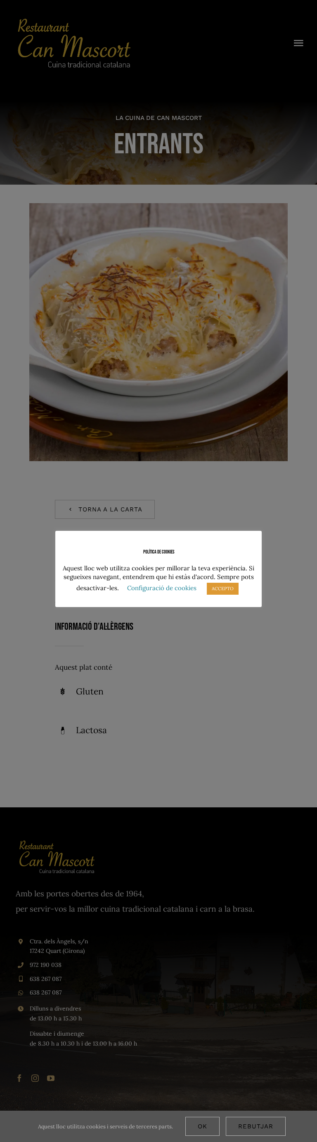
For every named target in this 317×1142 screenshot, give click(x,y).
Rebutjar (255, 1126)
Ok (202, 1126)
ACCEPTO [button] (223, 588)
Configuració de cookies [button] (161, 588)
